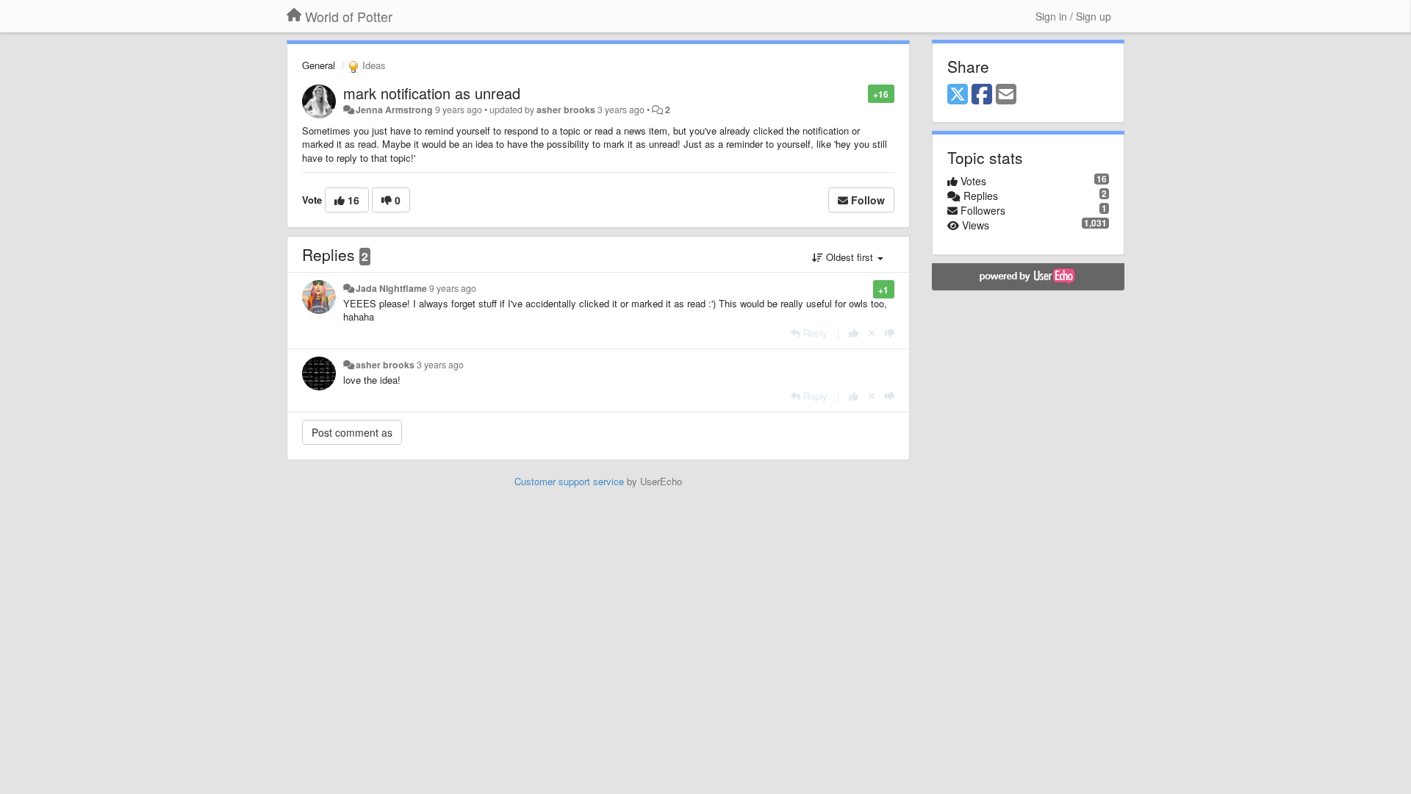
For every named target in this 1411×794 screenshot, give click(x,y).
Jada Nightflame (391, 288)
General (318, 65)
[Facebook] (982, 94)
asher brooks (565, 109)
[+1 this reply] (853, 333)
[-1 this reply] (889, 333)
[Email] (1006, 94)
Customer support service (569, 481)
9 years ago (452, 288)
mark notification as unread (431, 93)
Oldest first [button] (849, 257)
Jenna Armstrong (394, 109)
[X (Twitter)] (957, 94)
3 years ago (440, 364)
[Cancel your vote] (871, 333)
